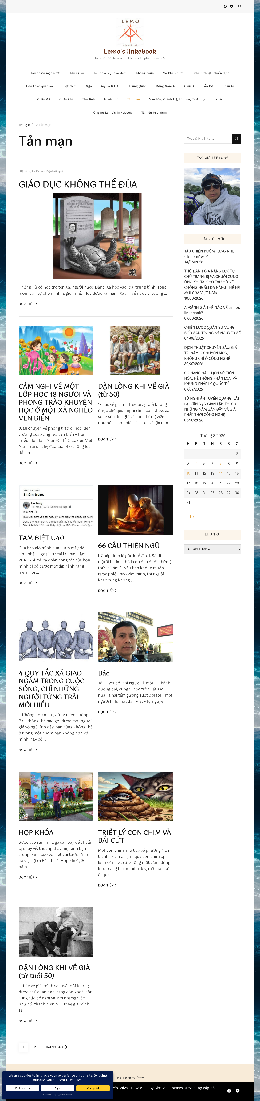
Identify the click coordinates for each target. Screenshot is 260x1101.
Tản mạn (133, 99)
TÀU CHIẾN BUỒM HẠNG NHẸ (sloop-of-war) (209, 254)
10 (188, 474)
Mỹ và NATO (110, 86)
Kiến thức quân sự (39, 86)
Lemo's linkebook (130, 51)
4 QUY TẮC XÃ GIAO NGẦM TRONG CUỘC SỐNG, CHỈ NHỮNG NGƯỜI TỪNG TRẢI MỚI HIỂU (51, 689)
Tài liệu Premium (154, 113)
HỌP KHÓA (36, 833)
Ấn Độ (208, 86)
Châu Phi (66, 99)
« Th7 (189, 517)
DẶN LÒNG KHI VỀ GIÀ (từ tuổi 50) (54, 972)
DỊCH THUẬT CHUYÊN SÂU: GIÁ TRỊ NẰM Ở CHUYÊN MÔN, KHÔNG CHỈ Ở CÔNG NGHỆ (210, 353)
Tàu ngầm (77, 73)
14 (221, 474)
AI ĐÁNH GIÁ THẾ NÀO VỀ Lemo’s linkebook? (212, 310)
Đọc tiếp (26, 304)
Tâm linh (88, 99)
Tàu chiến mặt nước (46, 73)
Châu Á (189, 86)
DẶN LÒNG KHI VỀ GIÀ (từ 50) (133, 391)
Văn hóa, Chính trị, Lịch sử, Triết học (177, 99)
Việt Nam (69, 86)
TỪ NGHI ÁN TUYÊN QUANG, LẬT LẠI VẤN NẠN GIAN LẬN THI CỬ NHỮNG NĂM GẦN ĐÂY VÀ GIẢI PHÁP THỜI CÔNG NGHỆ (212, 407)
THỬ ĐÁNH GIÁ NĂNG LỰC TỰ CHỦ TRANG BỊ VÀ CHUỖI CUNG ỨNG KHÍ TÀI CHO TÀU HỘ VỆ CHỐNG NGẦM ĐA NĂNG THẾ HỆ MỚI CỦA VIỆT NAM (212, 282)
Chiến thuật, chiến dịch (211, 73)
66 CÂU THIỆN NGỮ (129, 546)
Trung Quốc (138, 86)
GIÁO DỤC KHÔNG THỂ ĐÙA (78, 185)
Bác (104, 673)
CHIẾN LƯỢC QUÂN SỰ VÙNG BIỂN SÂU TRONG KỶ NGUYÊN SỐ (212, 330)
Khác (219, 99)
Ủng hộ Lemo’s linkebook (112, 113)
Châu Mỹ (43, 99)
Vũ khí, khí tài (173, 73)
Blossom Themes (169, 1088)
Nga (89, 86)
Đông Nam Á (165, 86)
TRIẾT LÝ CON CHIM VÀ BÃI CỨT (134, 837)
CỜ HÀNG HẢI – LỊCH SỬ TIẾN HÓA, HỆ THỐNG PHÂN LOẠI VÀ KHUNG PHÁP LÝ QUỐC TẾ (210, 379)
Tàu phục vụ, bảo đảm (110, 73)
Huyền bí (111, 99)
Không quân (145, 73)
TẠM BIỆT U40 (41, 538)
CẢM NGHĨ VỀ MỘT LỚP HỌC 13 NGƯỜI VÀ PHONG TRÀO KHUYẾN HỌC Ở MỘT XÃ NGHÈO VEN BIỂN (56, 403)
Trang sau (54, 1047)
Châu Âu (229, 86)
